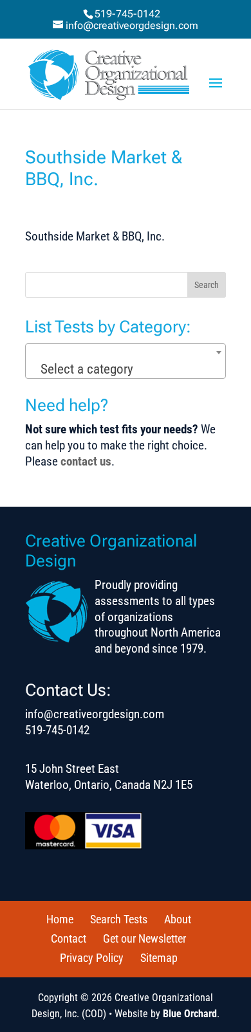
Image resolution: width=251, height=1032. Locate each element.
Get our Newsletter (144, 938)
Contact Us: (68, 690)
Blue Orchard (190, 1014)
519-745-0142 (127, 14)
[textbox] (125, 369)
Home (59, 919)
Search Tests (118, 919)
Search (206, 285)
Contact (68, 938)
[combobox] (125, 361)
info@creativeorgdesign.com (94, 714)
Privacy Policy (92, 957)
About (177, 919)
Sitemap (159, 957)
